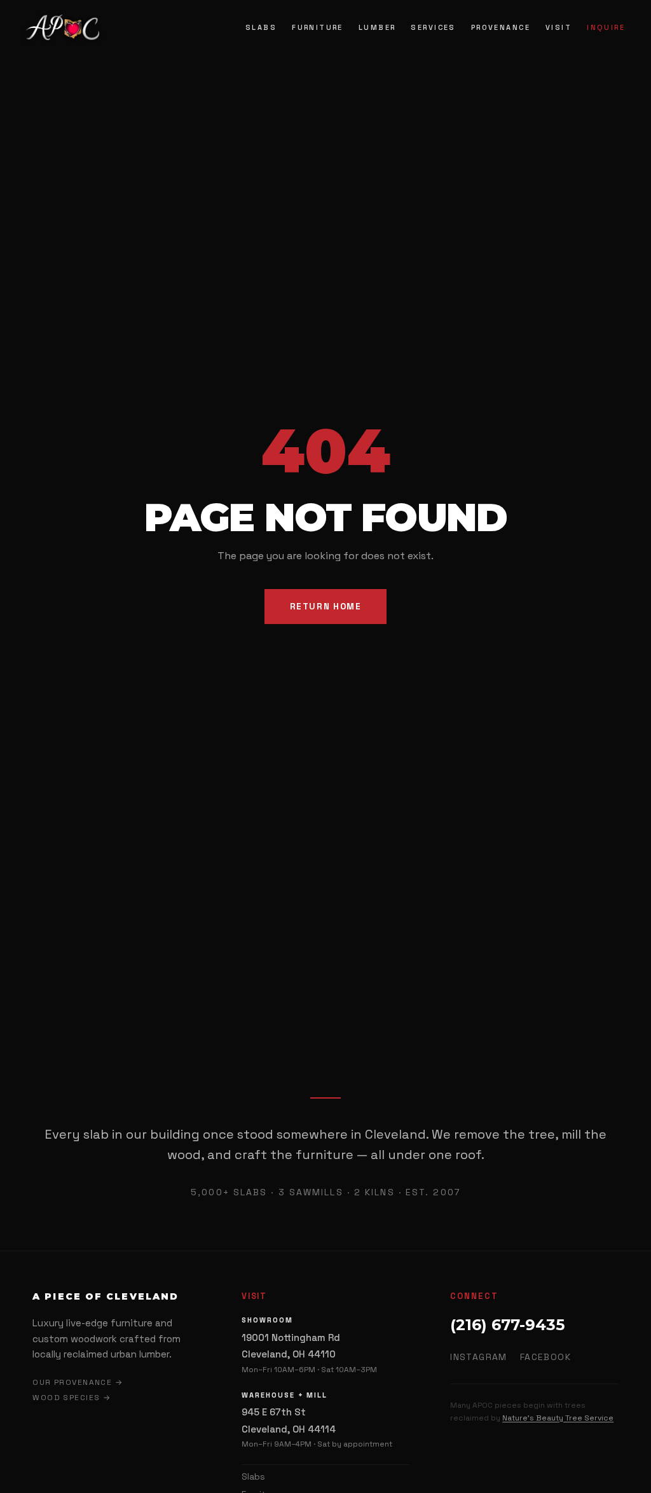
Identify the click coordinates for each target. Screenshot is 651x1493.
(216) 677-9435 (507, 1325)
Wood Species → (71, 1397)
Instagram (478, 1357)
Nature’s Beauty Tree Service (557, 1418)
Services (433, 27)
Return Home (326, 606)
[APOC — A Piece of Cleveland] (62, 28)
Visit (558, 27)
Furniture (317, 27)
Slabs (261, 27)
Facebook (545, 1357)
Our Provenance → (77, 1382)
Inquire (606, 27)
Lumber (377, 27)
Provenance (500, 27)
